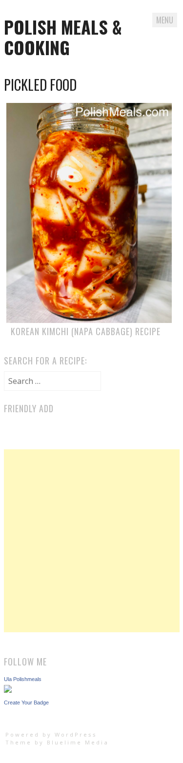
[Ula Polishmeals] (8, 689)
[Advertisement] (91, 540)
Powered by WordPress (51, 734)
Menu (164, 20)
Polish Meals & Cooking (63, 37)
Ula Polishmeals (22, 679)
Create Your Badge (26, 702)
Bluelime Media (78, 742)
